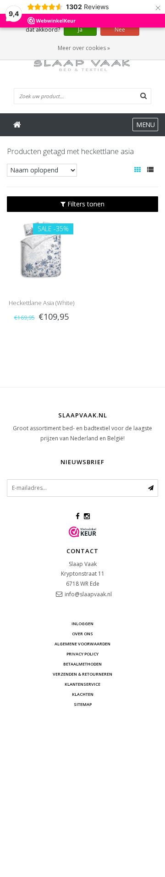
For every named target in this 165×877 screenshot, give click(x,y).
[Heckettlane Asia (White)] (41, 249)
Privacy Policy (82, 654)
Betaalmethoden (82, 664)
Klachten (83, 694)
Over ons (82, 634)
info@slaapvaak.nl (88, 594)
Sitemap (83, 704)
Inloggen (83, 624)
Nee (120, 29)
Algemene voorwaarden (82, 644)
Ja (80, 29)
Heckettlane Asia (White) (41, 303)
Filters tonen (85, 204)
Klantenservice (82, 684)
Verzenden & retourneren (82, 674)
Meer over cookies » (84, 48)
